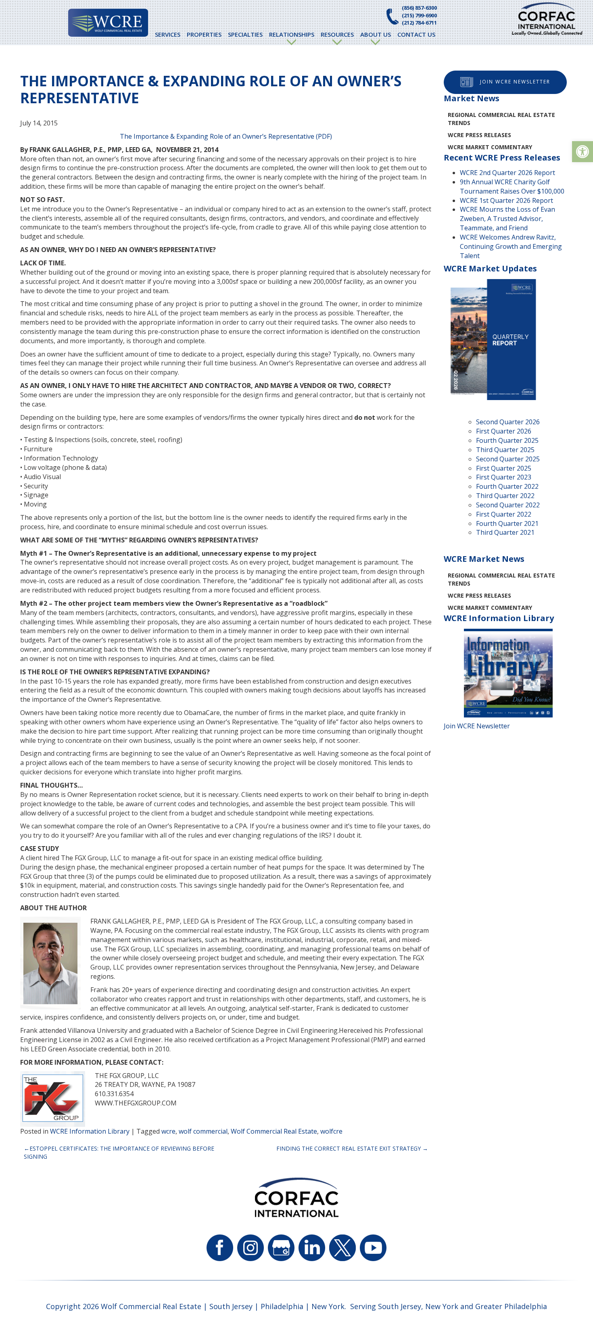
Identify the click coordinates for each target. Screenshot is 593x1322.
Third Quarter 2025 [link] (505, 449)
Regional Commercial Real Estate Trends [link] (501, 119)
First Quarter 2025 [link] (503, 468)
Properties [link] (204, 34)
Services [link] (167, 34)
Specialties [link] (245, 34)
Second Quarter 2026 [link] (508, 421)
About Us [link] (375, 34)
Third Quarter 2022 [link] (505, 495)
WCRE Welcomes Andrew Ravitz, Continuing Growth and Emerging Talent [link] (511, 246)
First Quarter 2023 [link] (503, 477)
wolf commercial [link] (203, 1131)
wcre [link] (168, 1131)
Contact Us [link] (416, 34)
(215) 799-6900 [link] (419, 15)
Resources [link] (337, 34)
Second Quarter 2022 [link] (508, 504)
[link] (582, 151)
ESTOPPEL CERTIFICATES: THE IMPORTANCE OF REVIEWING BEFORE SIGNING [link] (119, 1152)
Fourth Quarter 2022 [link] (507, 486)
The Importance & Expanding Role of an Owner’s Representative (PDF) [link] (226, 136)
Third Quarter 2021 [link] (505, 532)
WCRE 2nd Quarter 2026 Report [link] (507, 172)
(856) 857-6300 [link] (419, 7)
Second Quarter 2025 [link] (508, 459)
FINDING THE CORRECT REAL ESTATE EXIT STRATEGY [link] (348, 1148)
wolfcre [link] (331, 1131)
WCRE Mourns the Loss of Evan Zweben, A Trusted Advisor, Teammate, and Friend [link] (507, 218)
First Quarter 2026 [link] (503, 431)
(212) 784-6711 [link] (419, 22)
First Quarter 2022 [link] (503, 514)
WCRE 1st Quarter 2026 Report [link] (506, 200)
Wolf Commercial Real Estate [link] (274, 1131)
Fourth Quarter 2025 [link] (507, 440)
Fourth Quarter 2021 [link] (507, 523)
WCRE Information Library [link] (89, 1131)
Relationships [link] (291, 34)
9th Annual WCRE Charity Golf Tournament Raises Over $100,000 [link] (512, 186)
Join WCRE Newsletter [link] (515, 81)
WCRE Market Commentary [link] (490, 147)
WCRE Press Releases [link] (479, 135)
